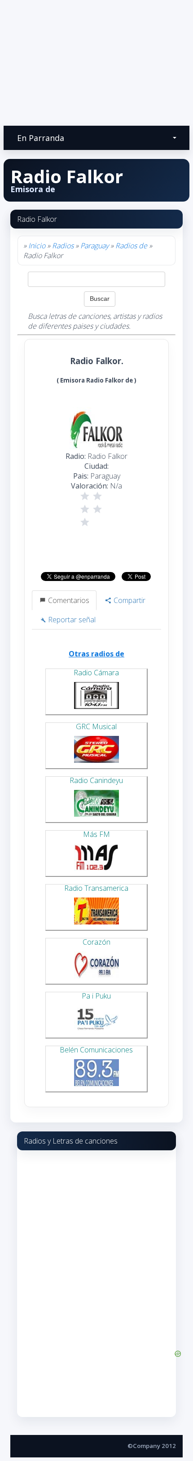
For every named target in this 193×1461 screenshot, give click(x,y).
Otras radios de (96, 654)
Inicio (36, 246)
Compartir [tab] (128, 600)
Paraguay (94, 246)
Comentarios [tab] (67, 600)
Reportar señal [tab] (71, 620)
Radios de (132, 246)
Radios (63, 246)
